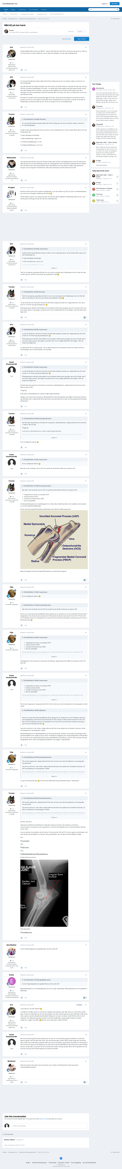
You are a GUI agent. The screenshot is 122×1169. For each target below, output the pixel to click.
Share (72, 31)
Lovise (98, 202)
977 (12, 1076)
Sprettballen (11, 945)
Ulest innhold (14, 14)
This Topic (110, 9)
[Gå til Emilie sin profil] (12, 981)
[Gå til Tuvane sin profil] (12, 121)
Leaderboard (22, 9)
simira (99, 162)
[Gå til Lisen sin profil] (93, 195)
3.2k (12, 960)
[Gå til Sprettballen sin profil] (12, 951)
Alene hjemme (100, 88)
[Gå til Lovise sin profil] (93, 200)
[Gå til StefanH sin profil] (93, 89)
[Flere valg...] (86, 47)
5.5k (12, 990)
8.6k (12, 92)
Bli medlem (115, 3)
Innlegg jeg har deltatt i (27, 14)
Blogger (13, 9)
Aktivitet (5, 14)
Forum (6, 9)
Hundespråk (99, 124)
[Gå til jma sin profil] (6, 31)
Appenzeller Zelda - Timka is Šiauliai (106, 142)
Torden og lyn (100, 200)
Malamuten (11, 158)
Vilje (11, 587)
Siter (26, 70)
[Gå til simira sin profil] (93, 161)
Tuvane (11, 114)
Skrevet (109, 90)
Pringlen (11, 187)
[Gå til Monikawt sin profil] (12, 1067)
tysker (97, 190)
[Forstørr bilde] (54, 539)
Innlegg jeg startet (42, 14)
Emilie (11, 975)
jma (12, 30)
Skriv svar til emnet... (20, 1126)
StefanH (100, 90)
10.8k (12, 173)
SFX (11, 77)
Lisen (97, 196)
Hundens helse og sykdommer (28, 32)
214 (12, 602)
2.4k (12, 63)
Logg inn (105, 3)
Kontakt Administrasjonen (39, 1162)
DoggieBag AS (61, 1164)
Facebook (44, 9)
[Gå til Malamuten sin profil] (12, 164)
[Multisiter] (21, 70)
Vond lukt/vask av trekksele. (104, 188)
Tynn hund (99, 106)
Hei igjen (98, 160)
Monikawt (11, 1061)
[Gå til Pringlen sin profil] (12, 194)
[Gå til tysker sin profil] (93, 189)
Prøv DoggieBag (33, 9)
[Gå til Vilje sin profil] (12, 593)
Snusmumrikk (43, 418)
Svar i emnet (81, 39)
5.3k (12, 203)
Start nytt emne (66, 39)
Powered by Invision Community (61, 1166)
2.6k (12, 130)
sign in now (43, 1119)
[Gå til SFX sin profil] (12, 83)
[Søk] (117, 9)
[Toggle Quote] (23, 119)
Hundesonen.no (10, 3)
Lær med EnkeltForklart (89, 1162)
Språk (28, 1162)
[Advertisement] (45, 227)
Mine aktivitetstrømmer (56, 14)
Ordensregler (53, 1162)
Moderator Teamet (63, 1162)
